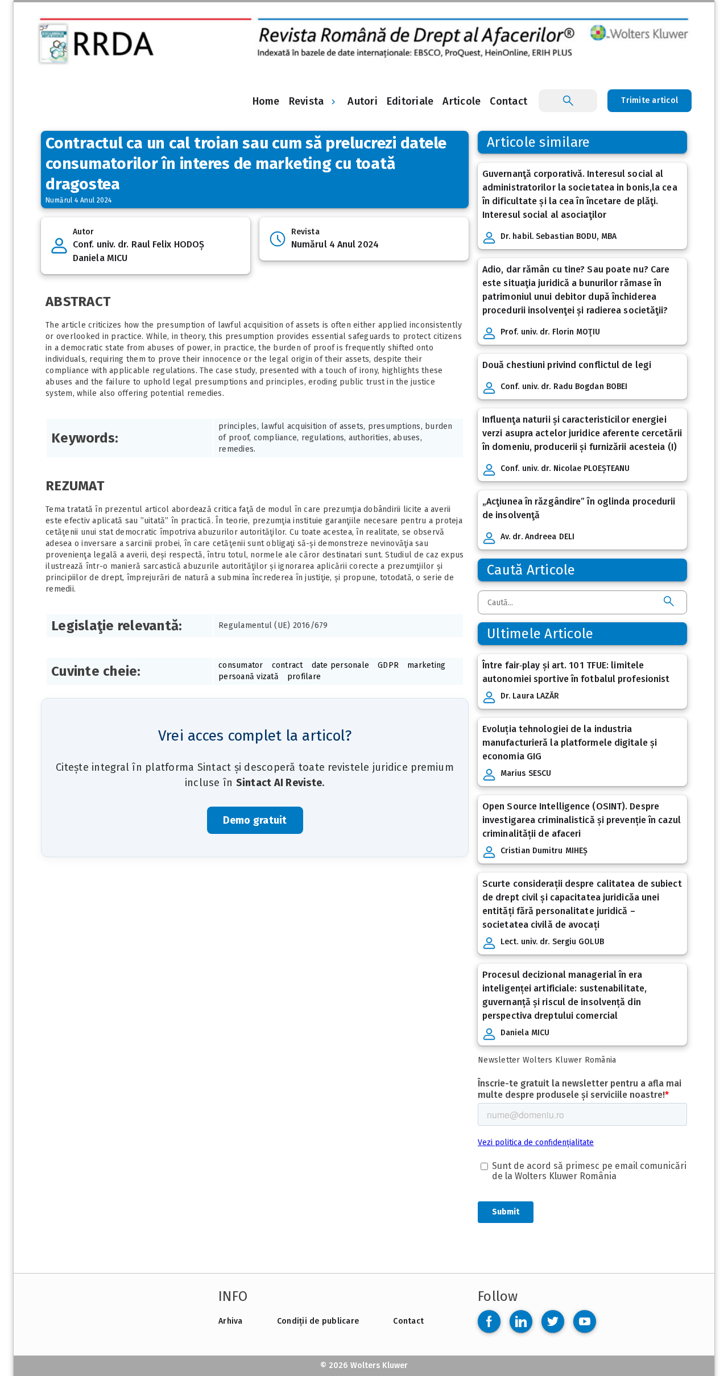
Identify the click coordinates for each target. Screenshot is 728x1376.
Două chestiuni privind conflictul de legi (566, 365)
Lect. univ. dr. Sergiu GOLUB (552, 942)
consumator (240, 665)
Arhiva (230, 1321)
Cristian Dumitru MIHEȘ (544, 851)
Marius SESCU (525, 773)
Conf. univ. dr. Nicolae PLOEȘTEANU (565, 468)
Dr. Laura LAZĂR (530, 696)
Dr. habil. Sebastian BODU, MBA (558, 236)
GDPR (388, 665)
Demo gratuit (255, 820)
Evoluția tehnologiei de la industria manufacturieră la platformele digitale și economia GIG (569, 743)
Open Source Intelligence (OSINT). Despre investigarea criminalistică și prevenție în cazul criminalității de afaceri (581, 820)
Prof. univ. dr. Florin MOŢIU (550, 332)
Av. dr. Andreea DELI (537, 537)
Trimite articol (649, 100)
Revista (306, 101)
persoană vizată (248, 676)
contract (287, 665)
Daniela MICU (100, 258)
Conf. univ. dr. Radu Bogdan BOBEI (563, 386)
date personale (341, 665)
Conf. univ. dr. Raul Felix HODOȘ (138, 244)
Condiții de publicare (318, 1321)
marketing (426, 665)
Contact (408, 1321)
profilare (304, 676)
